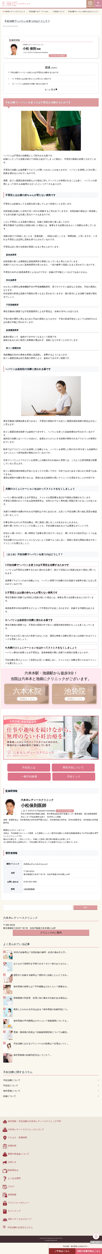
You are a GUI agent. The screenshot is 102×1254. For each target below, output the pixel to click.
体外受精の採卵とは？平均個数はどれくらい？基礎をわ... (41, 986)
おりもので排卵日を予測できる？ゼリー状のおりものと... (41, 963)
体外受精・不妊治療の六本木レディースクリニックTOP (34, 1121)
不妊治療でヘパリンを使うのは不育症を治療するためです (33, 72)
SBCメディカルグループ (19, 1219)
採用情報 (12, 1194)
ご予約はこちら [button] (62, 1251)
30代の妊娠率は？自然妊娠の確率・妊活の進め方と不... (40, 952)
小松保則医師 (29, 889)
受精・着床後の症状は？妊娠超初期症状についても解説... (41, 1032)
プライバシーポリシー (18, 1202)
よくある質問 (14, 1178)
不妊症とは (28, 767)
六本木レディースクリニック (36, 864)
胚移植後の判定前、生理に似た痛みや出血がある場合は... (41, 998)
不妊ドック (73, 776)
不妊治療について (11, 1080)
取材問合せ (13, 1170)
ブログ (11, 1186)
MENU (98, 6)
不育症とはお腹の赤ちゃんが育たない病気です (31, 79)
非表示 (54, 68)
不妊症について (10, 1085)
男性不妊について (73, 767)
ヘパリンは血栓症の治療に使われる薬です (30, 84)
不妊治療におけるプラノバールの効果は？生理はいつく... (41, 1043)
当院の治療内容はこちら (89, 1251)
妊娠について (9, 1096)
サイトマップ (14, 1211)
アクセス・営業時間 (17, 1137)
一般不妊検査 (29, 776)
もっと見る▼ (51, 89)
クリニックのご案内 (51, 932)
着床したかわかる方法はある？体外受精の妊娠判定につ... (41, 1009)
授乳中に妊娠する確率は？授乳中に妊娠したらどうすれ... (41, 975)
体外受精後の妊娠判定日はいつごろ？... (32, 1055)
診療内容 (12, 1145)
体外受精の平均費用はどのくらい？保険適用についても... (41, 1020)
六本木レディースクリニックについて (26, 1129)
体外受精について (11, 1090)
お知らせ (12, 1162)
